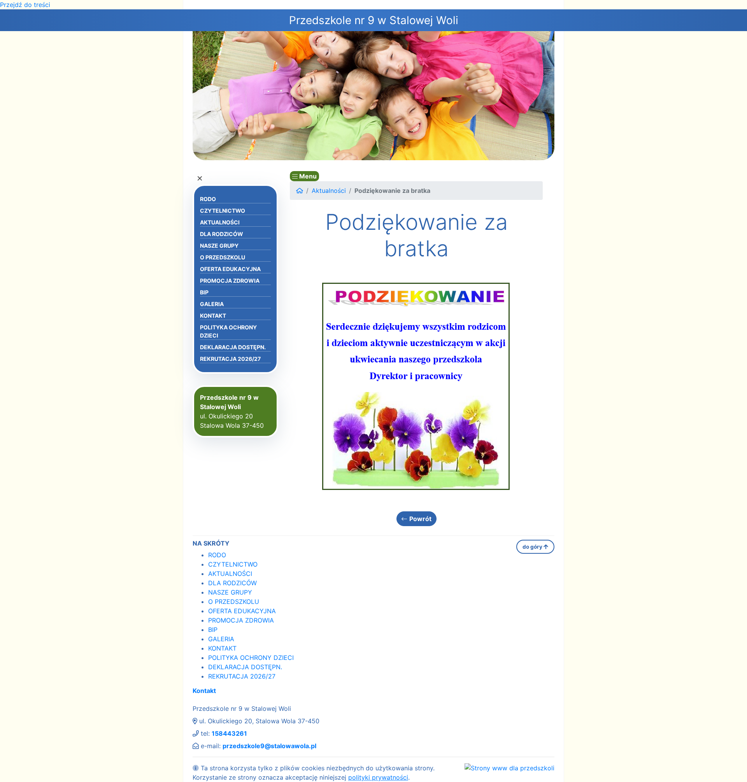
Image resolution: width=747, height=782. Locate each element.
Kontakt (204, 691)
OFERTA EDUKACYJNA (230, 269)
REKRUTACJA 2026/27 (230, 358)
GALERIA (212, 304)
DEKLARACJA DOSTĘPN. (233, 347)
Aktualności (329, 190)
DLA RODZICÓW (221, 234)
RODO (208, 199)
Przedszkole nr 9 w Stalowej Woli (373, 20)
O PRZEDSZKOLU (222, 257)
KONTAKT (213, 315)
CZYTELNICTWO (222, 210)
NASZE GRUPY (219, 245)
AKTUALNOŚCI (220, 222)
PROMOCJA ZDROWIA (230, 280)
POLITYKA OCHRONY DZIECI (228, 331)
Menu (307, 176)
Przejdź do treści (25, 5)
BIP (204, 292)
